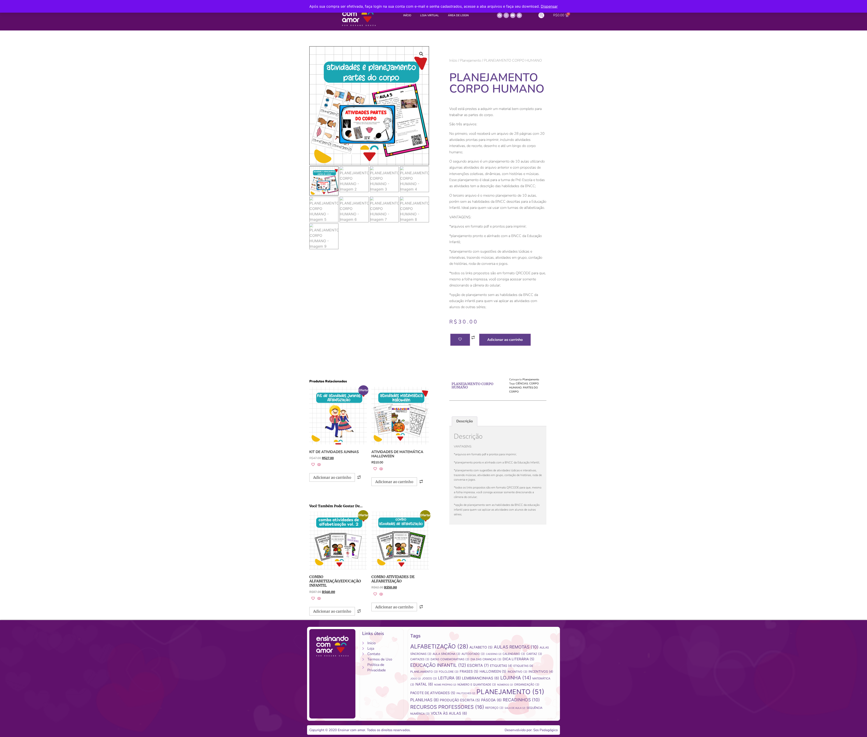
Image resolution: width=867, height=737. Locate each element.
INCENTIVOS (541, 671)
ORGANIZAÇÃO (526, 684)
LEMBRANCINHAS (480, 678)
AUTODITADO (473, 654)
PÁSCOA (491, 700)
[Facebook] (499, 15)
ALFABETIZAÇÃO (439, 646)
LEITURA (449, 678)
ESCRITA (478, 665)
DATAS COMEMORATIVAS (450, 659)
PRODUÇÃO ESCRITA (460, 700)
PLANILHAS (424, 699)
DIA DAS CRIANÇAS (486, 659)
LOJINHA (515, 678)
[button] (541, 15)
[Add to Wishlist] (460, 340)
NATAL (424, 684)
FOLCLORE (449, 671)
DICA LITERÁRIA (518, 659)
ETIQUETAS (501, 665)
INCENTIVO (517, 671)
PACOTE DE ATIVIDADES (432, 693)
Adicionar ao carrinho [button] (332, 477)
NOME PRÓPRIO (445, 684)
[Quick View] (318, 465)
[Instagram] (506, 15)
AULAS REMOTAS (516, 647)
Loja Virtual (429, 15)
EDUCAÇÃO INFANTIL (438, 665)
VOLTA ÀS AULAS (449, 713)
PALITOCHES (466, 693)
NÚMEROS (505, 684)
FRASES (469, 671)
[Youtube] (512, 15)
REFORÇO (494, 707)
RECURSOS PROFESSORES (447, 707)
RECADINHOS (521, 699)
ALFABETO (481, 647)
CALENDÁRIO (514, 654)
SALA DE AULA (515, 708)
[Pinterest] (519, 15)
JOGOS (429, 678)
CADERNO (493, 654)
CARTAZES (419, 659)
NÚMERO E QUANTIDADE (476, 684)
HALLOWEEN (493, 671)
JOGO (415, 678)
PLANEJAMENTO (510, 692)
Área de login (458, 15)
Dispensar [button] (549, 6)
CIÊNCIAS (522, 383)
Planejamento (470, 60)
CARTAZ (534, 654)
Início (407, 15)
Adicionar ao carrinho (505, 339)
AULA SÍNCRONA (446, 654)
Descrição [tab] (464, 421)
